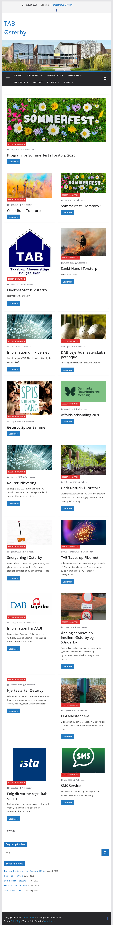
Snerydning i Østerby (24, 557)
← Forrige (9, 830)
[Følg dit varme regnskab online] (29, 764)
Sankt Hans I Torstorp (79, 268)
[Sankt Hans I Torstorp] (83, 242)
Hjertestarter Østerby (25, 690)
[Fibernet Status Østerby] (29, 252)
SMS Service (71, 785)
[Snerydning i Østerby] (29, 532)
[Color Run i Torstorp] (29, 185)
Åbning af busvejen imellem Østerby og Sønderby (77, 637)
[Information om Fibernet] (29, 326)
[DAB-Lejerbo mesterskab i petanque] (83, 326)
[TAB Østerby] (56, 42)
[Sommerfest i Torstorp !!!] (83, 183)
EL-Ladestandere (75, 716)
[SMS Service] (83, 760)
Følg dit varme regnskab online (27, 796)
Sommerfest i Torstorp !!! (81, 205)
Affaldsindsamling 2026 (80, 414)
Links (67, 82)
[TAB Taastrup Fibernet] (83, 532)
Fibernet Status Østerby (61, 4)
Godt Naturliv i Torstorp (80, 487)
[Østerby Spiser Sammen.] (29, 397)
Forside (18, 75)
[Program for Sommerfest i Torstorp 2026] (56, 120)
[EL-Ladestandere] (83, 690)
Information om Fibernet (28, 352)
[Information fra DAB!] (29, 604)
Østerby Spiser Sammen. (27, 427)
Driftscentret (55, 75)
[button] (41, 75)
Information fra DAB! (24, 628)
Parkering (19, 82)
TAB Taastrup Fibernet (79, 557)
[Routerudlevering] (29, 457)
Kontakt (38, 82)
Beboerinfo (33, 75)
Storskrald (74, 75)
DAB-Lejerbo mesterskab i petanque (83, 354)
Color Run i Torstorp (24, 210)
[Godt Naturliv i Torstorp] (83, 460)
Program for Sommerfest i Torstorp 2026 (41, 155)
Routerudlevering (21, 482)
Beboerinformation (16, 144)
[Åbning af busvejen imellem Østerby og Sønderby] (83, 606)
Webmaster (30, 149)
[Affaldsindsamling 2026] (83, 391)
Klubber (51, 82)
